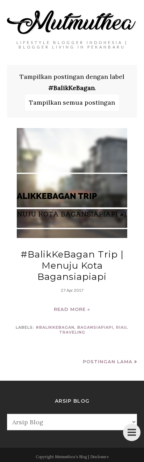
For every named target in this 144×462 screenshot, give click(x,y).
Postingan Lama (107, 361)
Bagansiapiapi (95, 327)
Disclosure (99, 456)
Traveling (72, 332)
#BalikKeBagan (55, 327)
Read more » (72, 309)
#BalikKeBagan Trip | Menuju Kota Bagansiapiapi (72, 265)
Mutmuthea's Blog (71, 456)
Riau (121, 327)
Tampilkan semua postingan (72, 102)
